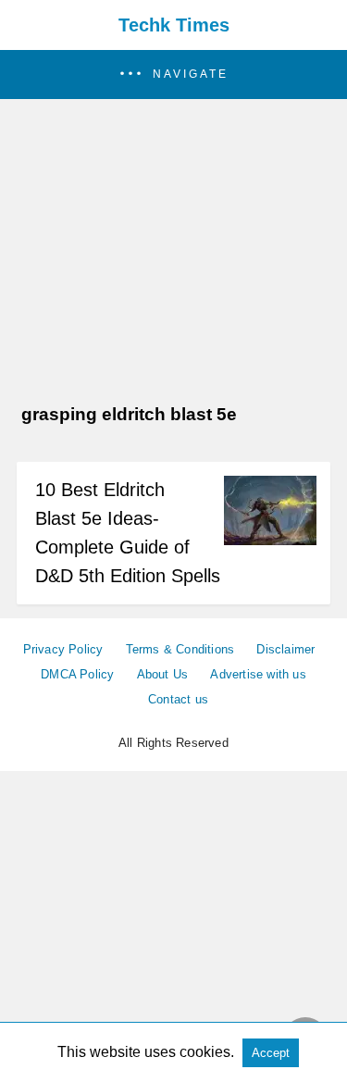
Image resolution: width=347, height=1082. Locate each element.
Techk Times (173, 25)
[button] (173, 74)
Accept (271, 1053)
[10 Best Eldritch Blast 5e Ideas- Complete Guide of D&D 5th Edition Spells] (270, 540)
